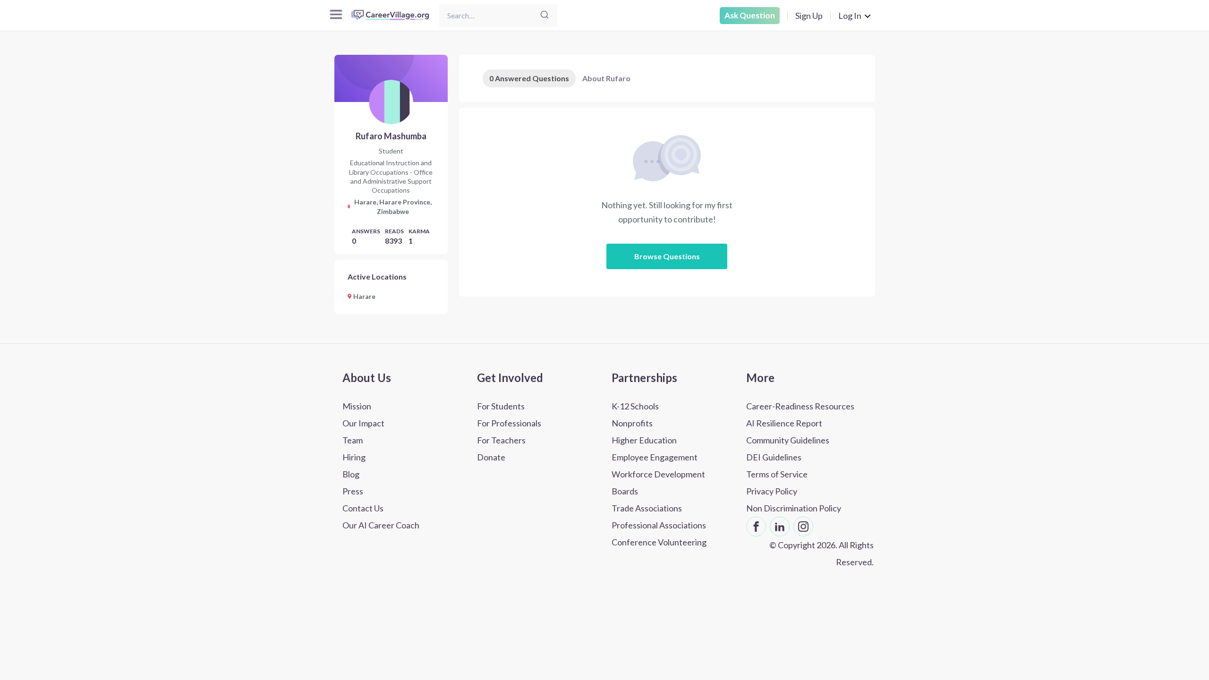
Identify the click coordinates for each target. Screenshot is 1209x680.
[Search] (544, 15)
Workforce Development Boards (658, 482)
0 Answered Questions (529, 78)
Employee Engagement (655, 457)
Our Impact (363, 423)
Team (352, 440)
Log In (849, 15)
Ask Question (749, 15)
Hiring (354, 457)
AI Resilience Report (784, 423)
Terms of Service (777, 474)
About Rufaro (606, 78)
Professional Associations (659, 525)
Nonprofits (632, 423)
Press (352, 491)
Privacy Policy (771, 491)
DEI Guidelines (773, 457)
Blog (350, 474)
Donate (491, 457)
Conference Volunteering (659, 542)
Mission (356, 406)
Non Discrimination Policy (793, 508)
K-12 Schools (635, 406)
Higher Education (644, 440)
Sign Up (809, 15)
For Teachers (501, 440)
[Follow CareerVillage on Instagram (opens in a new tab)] (803, 526)
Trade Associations (647, 508)
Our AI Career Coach (380, 525)
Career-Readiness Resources (800, 406)
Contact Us (362, 508)
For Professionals (509, 423)
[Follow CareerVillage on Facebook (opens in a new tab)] (756, 526)
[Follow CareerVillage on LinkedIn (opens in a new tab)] (780, 526)
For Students (501, 406)
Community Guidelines (787, 440)
